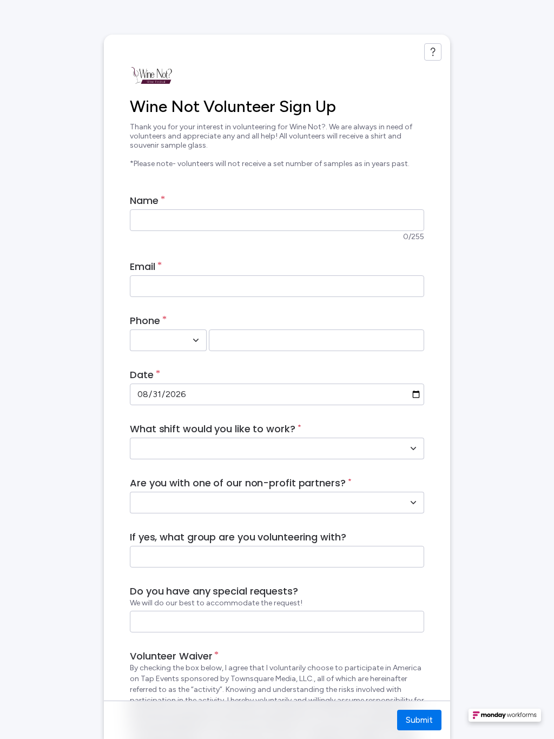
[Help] (432, 52)
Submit (419, 720)
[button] (504, 718)
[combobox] (156, 340)
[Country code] (196, 340)
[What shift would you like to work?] (413, 448)
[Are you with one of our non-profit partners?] (413, 502)
